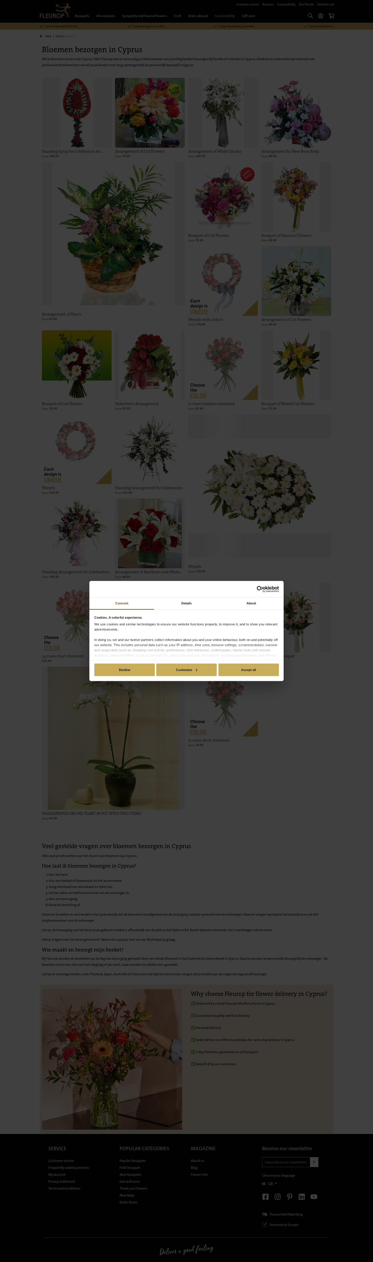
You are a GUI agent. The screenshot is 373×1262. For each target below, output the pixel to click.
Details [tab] (186, 603)
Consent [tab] (121, 603)
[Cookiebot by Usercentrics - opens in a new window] (260, 589)
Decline (124, 669)
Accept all (248, 669)
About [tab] (251, 603)
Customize (184, 669)
